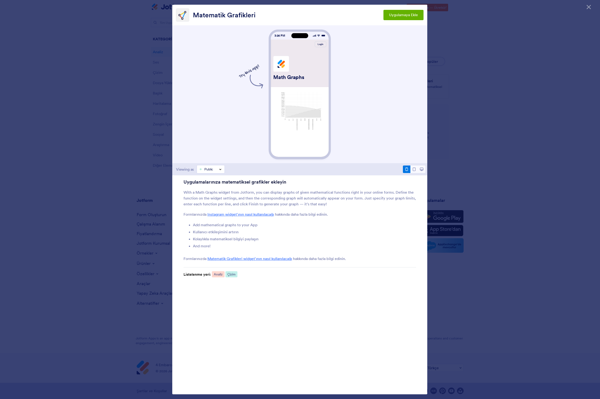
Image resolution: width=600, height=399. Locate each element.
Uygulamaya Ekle (403, 14)
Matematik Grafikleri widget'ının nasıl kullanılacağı (249, 258)
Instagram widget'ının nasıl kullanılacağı (240, 214)
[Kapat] (589, 7)
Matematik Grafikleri (224, 15)
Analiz (218, 274)
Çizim (231, 274)
